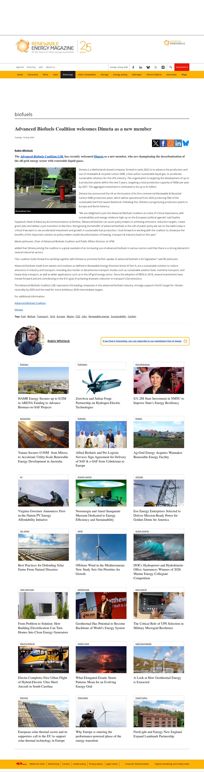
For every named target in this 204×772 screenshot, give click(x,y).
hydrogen (82, 364)
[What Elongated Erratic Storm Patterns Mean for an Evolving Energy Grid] (101, 661)
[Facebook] (133, 67)
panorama (25, 418)
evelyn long (83, 643)
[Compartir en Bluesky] (185, 143)
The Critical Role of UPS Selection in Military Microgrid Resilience (159, 625)
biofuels (82, 418)
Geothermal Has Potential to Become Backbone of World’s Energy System (100, 625)
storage (139, 477)
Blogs (184, 74)
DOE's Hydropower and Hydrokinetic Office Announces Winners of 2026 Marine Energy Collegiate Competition (158, 571)
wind (80, 531)
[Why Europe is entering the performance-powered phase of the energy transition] (101, 718)
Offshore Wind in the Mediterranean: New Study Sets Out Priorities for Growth (100, 569)
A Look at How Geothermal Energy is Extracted (157, 679)
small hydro (141, 697)
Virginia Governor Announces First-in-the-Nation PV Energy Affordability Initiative (42, 515)
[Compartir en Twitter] (155, 143)
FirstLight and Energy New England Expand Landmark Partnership (158, 734)
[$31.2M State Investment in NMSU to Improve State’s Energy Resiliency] (159, 385)
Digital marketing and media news (172, 763)
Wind (45, 74)
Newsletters (182, 67)
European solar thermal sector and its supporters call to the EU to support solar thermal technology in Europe (43, 736)
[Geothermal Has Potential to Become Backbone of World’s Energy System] (101, 609)
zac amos (24, 531)
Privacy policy (96, 763)
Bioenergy (68, 74)
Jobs (41, 67)
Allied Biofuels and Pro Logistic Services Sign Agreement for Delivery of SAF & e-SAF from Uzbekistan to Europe (101, 459)
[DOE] (159, 551)
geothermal (83, 589)
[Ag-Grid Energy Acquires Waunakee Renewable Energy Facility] (159, 435)
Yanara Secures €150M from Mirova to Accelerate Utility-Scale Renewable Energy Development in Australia (43, 456)
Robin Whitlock (24, 150)
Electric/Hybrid (154, 74)
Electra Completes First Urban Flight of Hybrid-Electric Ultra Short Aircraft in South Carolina (42, 681)
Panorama (33, 74)
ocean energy (142, 531)
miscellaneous (142, 364)
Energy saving (120, 74)
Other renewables (87, 74)
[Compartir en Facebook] (163, 143)
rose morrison (27, 589)
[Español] (174, 42)
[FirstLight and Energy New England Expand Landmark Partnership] (159, 720)
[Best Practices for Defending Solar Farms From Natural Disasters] (43, 551)
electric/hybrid (27, 643)
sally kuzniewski (143, 643)
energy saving (85, 477)
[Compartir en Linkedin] (178, 143)
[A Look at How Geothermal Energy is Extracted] (159, 665)
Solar (55, 74)
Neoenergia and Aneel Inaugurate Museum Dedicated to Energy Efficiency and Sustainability (98, 515)
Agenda (20, 67)
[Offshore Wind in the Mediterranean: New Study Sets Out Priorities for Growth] (101, 553)
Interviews (171, 74)
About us (50, 67)
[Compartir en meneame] (170, 143)
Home (20, 74)
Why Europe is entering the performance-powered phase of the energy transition (98, 736)
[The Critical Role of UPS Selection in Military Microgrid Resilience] (159, 609)
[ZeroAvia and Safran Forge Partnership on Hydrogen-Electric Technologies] (101, 385)
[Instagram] (163, 67)
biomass (24, 364)
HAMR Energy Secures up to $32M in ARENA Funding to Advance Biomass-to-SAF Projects (42, 402)
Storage (104, 74)
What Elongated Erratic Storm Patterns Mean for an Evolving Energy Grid (96, 681)
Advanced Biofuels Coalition (30, 303)
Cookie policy (79, 763)
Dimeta (98, 156)
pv (21, 477)
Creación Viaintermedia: (137, 763)
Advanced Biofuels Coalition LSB (41, 156)
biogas (138, 418)
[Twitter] (155, 67)
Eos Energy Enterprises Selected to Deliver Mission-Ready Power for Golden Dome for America (157, 515)
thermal (24, 697)
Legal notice (112, 763)
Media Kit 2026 (37, 763)
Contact (66, 763)
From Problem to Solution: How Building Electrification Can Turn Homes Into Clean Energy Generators (43, 627)
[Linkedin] (140, 67)
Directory (31, 67)
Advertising (53, 763)
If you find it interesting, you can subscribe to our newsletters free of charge (142, 341)
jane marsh (141, 589)
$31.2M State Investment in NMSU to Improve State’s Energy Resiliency (159, 400)
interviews (83, 697)
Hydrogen (137, 74)
